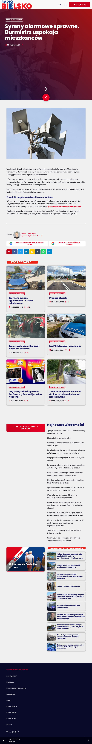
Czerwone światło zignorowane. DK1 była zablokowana (21, 301)
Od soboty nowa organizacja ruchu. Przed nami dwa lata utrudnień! (68, 637)
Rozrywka (13, 560)
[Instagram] (16, 732)
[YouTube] (7, 732)
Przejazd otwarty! (58, 298)
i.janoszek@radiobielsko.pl (32, 236)
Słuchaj (79, 4)
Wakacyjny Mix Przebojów (23, 564)
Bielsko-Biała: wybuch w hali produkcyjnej (68, 606)
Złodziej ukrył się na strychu (58, 438)
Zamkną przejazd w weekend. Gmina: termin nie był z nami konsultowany (65, 394)
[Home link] (17, 4)
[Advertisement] (46, 67)
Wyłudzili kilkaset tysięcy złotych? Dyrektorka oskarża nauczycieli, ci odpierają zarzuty (70, 596)
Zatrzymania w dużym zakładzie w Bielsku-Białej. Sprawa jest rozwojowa (70, 647)
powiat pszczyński (14, 20)
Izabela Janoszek (29, 234)
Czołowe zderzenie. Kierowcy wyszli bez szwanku (24, 347)
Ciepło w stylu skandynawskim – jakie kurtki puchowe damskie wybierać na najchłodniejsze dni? (65, 523)
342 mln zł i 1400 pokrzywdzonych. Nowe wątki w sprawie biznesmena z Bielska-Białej (71, 617)
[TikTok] (13, 732)
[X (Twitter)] (10, 732)
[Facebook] (18, 732)
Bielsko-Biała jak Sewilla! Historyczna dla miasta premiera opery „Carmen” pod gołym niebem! (65, 505)
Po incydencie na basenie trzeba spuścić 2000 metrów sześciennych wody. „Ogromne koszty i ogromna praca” (69, 557)
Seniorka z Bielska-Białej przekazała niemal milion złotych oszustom (70, 576)
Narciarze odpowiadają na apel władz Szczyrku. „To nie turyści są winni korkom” (70, 627)
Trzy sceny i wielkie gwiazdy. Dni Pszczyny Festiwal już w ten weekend (25, 394)
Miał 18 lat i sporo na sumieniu (65, 346)
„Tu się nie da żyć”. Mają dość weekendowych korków (68, 566)
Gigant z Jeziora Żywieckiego (68, 586)
